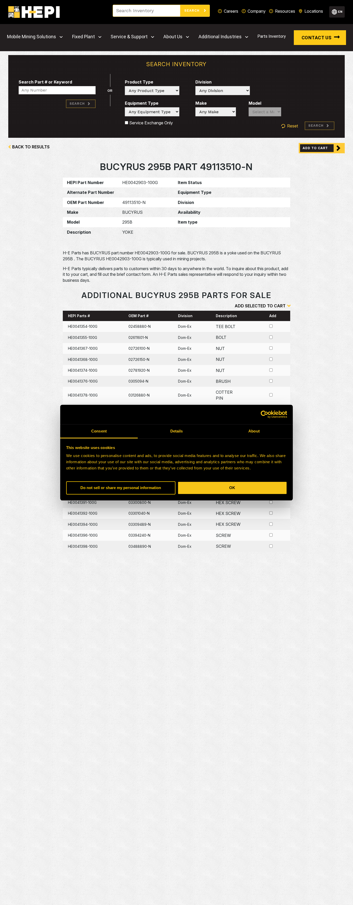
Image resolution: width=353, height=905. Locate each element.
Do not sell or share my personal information (120, 487)
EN (340, 11)
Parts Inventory (271, 36)
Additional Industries (220, 36)
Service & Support (129, 36)
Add (272, 316)
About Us (172, 36)
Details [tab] (176, 431)
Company (257, 11)
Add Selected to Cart (260, 305)
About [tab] (254, 431)
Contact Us (317, 37)
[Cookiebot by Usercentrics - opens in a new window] (264, 414)
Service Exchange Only (150, 122)
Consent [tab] (99, 431)
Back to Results (31, 147)
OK (232, 487)
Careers (231, 11)
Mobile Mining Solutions (31, 36)
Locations (313, 11)
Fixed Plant (83, 36)
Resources (285, 11)
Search (192, 10)
